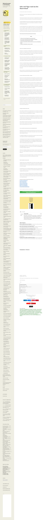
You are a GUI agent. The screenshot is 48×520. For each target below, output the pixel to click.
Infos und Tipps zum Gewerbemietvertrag (26, 231)
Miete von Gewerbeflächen (6, 354)
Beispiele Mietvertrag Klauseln (7, 358)
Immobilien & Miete (22, 276)
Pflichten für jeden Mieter (6, 235)
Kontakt (4, 387)
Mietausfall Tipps (5, 366)
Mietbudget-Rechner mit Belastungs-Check (7, 48)
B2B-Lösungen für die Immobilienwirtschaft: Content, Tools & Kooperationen (29, 278)
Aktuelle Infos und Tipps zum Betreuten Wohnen (27, 237)
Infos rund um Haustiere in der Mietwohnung (27, 226)
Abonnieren (5, 149)
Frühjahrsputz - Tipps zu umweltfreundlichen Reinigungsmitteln (6, 238)
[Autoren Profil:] (21, 214)
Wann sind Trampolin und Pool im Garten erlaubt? (6, 415)
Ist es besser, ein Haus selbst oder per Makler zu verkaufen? (28, 39)
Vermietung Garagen (5, 473)
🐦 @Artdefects (31, 306)
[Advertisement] (7, 505)
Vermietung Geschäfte (5, 474)
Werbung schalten (5, 390)
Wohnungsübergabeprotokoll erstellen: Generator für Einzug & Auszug (7, 92)
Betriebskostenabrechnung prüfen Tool (7, 51)
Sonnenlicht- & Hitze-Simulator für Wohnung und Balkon (7, 61)
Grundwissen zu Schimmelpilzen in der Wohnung (26, 309)
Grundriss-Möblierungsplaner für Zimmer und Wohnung (7, 68)
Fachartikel (4, 158)
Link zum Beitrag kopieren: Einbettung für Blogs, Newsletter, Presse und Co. (31, 192)
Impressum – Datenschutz (23, 275)
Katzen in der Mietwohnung (6, 281)
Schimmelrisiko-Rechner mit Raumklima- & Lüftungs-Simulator (7, 64)
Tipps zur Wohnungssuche (6, 351)
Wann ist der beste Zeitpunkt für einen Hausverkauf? (27, 38)
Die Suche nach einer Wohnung (7, 305)
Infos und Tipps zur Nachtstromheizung (26, 233)
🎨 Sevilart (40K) (28, 303)
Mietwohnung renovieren (6, 371)
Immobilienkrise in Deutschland (7, 362)
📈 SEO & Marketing (33, 303)
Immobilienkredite (5, 373)
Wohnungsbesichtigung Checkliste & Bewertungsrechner (7, 38)
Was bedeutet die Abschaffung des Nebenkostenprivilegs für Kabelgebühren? (7, 402)
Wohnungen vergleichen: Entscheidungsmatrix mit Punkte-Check (7, 42)
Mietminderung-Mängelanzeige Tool (7, 81)
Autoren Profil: (26, 213)
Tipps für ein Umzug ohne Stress (7, 263)
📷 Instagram (33, 300)
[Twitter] (41, 214)
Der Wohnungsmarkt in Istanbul (7, 200)
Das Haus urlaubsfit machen (6, 324)
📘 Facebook (29, 300)
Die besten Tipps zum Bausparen (7, 273)
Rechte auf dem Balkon (6, 328)
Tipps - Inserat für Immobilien (6, 316)
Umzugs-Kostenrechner (6, 53)
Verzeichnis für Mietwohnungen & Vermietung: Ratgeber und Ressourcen (7, 383)
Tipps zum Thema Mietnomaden (7, 313)
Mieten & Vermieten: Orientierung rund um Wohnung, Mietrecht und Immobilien (7, 156)
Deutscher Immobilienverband (6, 488)
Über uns (31, 201)
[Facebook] (40, 214)
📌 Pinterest (37, 300)
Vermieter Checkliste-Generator (7, 89)
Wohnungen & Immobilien (6, 379)
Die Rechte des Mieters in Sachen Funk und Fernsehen (34, 310)
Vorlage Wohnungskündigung (6, 164)
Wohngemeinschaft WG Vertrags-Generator (7, 76)
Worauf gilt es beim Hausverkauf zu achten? (26, 40)
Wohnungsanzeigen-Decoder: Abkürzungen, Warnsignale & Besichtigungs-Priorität (7, 34)
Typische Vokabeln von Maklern (7, 275)
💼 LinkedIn (25, 300)
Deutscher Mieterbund (5, 485)
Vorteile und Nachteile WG (6, 348)
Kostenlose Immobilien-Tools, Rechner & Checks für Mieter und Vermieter (7, 375)
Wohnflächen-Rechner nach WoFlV (7, 58)
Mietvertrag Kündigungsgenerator (7, 79)
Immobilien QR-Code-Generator (7, 95)
